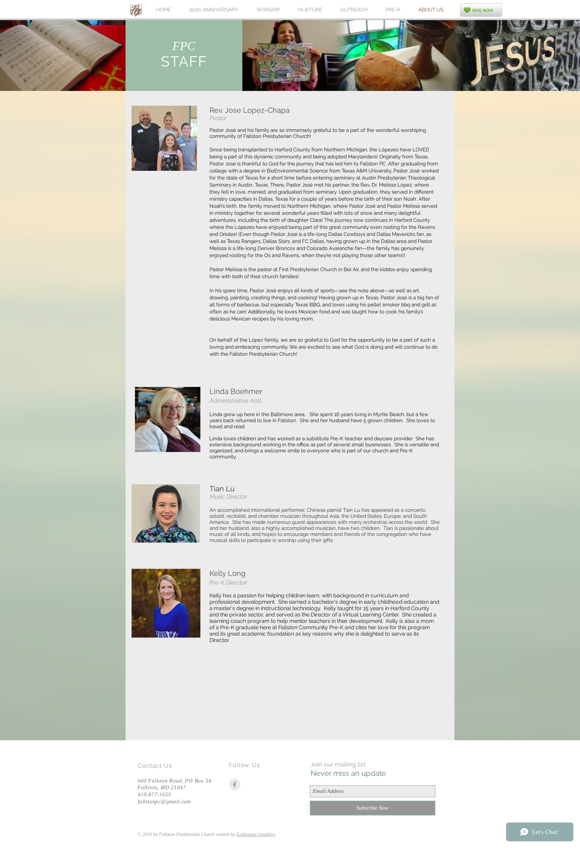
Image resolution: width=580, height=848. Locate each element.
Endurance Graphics (255, 834)
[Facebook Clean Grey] (234, 784)
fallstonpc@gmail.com (164, 801)
